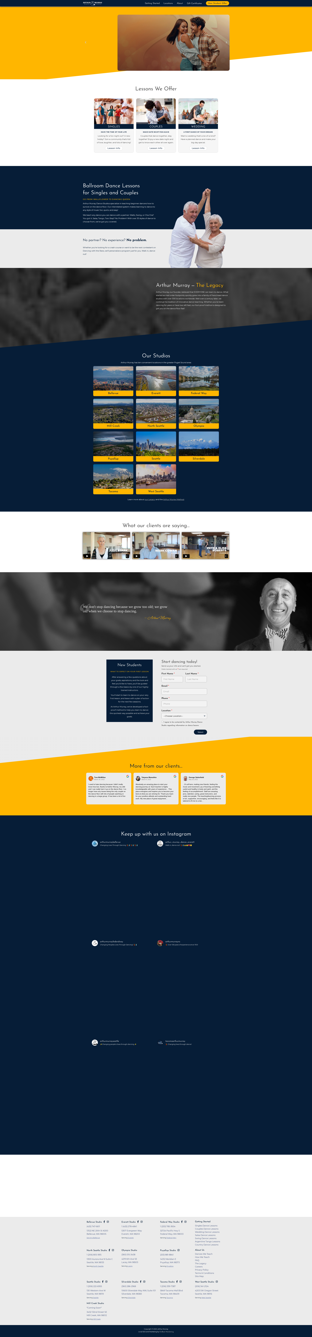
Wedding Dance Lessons (207, 1232)
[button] (85, 42)
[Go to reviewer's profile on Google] (138, 778)
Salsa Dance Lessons (205, 1235)
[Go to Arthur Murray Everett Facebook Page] (138, 1221)
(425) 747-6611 (93, 1226)
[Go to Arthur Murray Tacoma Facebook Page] (177, 1281)
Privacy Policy (202, 1270)
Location (166, 711)
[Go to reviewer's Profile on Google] (185, 778)
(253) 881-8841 (167, 1254)
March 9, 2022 (146, 779)
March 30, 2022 (99, 779)
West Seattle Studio (204, 1282)
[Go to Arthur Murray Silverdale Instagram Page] (144, 1281)
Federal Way (199, 393)
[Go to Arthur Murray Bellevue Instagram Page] (108, 1221)
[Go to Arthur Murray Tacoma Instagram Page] (181, 1281)
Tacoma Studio (167, 1282)
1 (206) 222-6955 (94, 1286)
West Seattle (156, 491)
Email (164, 686)
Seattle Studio (93, 1282)
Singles (114, 126)
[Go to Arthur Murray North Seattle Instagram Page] (113, 1250)
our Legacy (150, 499)
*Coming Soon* (94, 1308)
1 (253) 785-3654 (167, 1226)
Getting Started (152, 3)
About (180, 3)
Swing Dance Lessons (205, 1238)
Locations (168, 3)
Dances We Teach (204, 1254)
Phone (165, 698)
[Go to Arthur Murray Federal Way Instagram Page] (185, 1221)
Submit (200, 732)
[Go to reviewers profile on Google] (90, 778)
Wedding (198, 126)
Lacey (130, 1266)
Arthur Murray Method (173, 499)
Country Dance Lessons (206, 1244)
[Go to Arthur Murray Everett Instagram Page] (142, 1221)
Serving (90, 1238)
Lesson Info (113, 148)
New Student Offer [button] (217, 3)
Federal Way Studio (170, 1222)
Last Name (191, 674)
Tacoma (113, 491)
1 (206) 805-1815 (94, 1254)
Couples (156, 126)
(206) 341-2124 (202, 1286)
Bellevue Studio (94, 1222)
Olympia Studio (129, 1250)
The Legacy (200, 1263)
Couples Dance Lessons (206, 1229)
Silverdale (199, 458)
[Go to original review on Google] (127, 778)
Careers (199, 1266)
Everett (156, 393)
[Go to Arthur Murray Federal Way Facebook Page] (182, 1221)
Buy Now (108, 58)
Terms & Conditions (204, 1273)
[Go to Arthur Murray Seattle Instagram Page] (106, 1281)
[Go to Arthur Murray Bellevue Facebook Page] (104, 1221)
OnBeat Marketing (166, 1332)
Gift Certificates (194, 3)
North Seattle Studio (97, 1250)
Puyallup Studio (168, 1250)
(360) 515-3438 (128, 1254)
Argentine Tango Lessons (207, 1241)
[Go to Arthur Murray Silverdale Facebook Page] (140, 1281)
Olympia (199, 426)
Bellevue (113, 393)
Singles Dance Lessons (206, 1225)
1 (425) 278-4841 (129, 1226)
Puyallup (113, 458)
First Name (167, 674)
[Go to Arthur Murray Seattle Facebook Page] (102, 1281)
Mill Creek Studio (95, 1303)
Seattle (156, 458)
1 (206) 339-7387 (168, 1286)
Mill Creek (113, 426)
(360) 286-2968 (129, 1286)
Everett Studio (129, 1222)
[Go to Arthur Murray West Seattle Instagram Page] (217, 1281)
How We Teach (202, 1257)
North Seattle (156, 426)
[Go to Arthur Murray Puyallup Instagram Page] (178, 1250)
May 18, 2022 (193, 779)
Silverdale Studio (130, 1282)
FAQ (197, 1260)
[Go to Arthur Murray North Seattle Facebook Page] (109, 1250)
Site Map (199, 1276)
